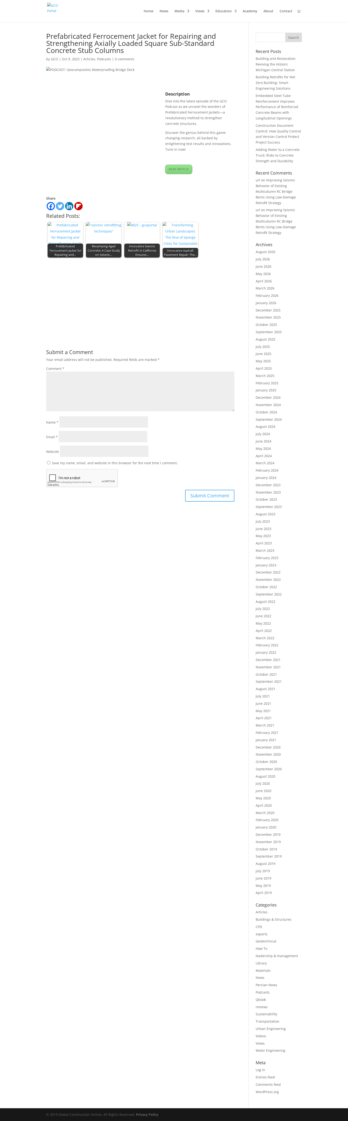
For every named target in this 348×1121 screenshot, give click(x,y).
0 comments (124, 59)
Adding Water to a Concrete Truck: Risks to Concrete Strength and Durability (277, 155)
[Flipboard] (78, 206)
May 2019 (263, 885)
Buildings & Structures (273, 919)
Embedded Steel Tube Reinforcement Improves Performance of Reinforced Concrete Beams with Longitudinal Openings (277, 106)
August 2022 (265, 601)
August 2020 (265, 776)
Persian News (266, 985)
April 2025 (264, 368)
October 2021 (266, 674)
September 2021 (269, 681)
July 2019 (263, 871)
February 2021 (267, 732)
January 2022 (266, 652)
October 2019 (266, 849)
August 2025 (265, 339)
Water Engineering (270, 1050)
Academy (250, 11)
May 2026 (263, 273)
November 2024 (268, 405)
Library (261, 963)
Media (179, 11)
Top (337, 1110)
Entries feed (265, 1077)
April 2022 (264, 630)
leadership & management (277, 956)
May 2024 (263, 448)
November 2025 (268, 317)
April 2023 (264, 543)
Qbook (261, 999)
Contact (286, 11)
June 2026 (263, 266)
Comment (55, 368)
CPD (259, 926)
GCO (54, 59)
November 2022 (268, 579)
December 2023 (268, 485)
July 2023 (263, 521)
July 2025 (263, 346)
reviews (262, 1007)
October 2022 (266, 587)
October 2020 (266, 761)
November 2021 (268, 667)
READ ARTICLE (179, 169)
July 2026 (263, 259)
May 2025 (263, 361)
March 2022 (265, 638)
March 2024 (265, 463)
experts (262, 934)
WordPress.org (267, 1092)
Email (52, 437)
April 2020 (264, 805)
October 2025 (266, 324)
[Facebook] (51, 206)
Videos (261, 1036)
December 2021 (268, 659)
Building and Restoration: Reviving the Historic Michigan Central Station (276, 64)
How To (261, 948)
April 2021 (264, 718)
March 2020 (265, 812)
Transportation (267, 1021)
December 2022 (268, 572)
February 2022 (267, 645)
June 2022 (263, 616)
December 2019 (268, 834)
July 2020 (263, 783)
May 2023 (263, 536)
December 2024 (268, 397)
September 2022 (269, 594)
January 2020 (266, 827)
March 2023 (265, 550)
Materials (263, 970)
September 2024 (269, 419)
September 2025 (269, 332)
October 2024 (266, 412)
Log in (260, 1070)
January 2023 (266, 565)
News (164, 11)
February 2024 (267, 470)
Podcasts (104, 59)
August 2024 (265, 426)
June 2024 (263, 441)
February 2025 (267, 383)
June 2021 (263, 703)
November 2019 (268, 842)
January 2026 (266, 303)
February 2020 (267, 820)
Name (52, 422)
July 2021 (263, 696)
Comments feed (268, 1084)
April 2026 (264, 281)
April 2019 (264, 892)
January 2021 (266, 740)
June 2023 (263, 528)
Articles (89, 59)
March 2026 (265, 288)
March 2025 (265, 375)
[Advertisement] (140, 294)
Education (223, 11)
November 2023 (268, 492)
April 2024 (264, 456)
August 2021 (265, 689)
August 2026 (265, 252)
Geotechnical (266, 941)
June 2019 (263, 878)
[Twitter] (60, 206)
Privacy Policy (147, 1114)
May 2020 (263, 798)
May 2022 (263, 623)
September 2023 (269, 506)
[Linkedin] (69, 206)
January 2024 (266, 477)
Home (148, 11)
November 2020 (268, 754)
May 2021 (263, 711)
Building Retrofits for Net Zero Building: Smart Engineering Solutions (275, 83)
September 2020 (269, 769)
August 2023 (265, 514)
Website (52, 451)
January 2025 (266, 390)
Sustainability (266, 1014)
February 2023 (267, 558)
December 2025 (268, 310)
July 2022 (263, 608)
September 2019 (269, 856)
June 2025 (263, 353)
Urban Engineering (271, 1028)
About (268, 11)
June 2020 (263, 790)
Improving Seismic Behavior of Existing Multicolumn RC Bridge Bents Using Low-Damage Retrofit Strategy (276, 191)
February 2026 (267, 295)
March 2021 (265, 725)
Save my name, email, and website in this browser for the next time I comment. (115, 463)
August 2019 (265, 863)
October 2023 (266, 499)
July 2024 (263, 434)
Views (200, 11)
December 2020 (268, 747)
